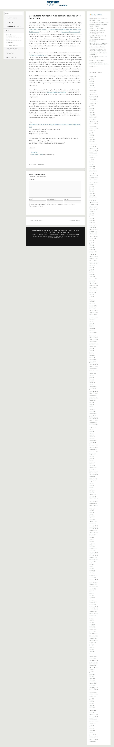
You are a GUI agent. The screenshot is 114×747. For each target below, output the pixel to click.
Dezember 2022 (94, 175)
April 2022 (92, 193)
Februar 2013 (93, 440)
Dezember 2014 (94, 391)
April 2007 (92, 598)
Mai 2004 (92, 676)
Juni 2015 (92, 377)
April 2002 (92, 730)
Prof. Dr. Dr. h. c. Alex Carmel (38, 55)
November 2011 (94, 474)
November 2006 (94, 609)
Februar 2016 (93, 359)
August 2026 (93, 76)
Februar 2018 (93, 305)
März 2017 (92, 330)
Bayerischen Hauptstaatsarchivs (56, 92)
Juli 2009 (92, 537)
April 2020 (92, 247)
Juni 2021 (92, 216)
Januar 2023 (93, 173)
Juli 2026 (92, 79)
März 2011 (92, 492)
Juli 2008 (92, 564)
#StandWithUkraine (11, 18)
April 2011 (92, 490)
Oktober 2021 (93, 207)
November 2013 (94, 420)
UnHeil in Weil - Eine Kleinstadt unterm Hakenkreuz (98, 36)
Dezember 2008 (94, 553)
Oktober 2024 (93, 126)
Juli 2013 (92, 429)
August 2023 (93, 157)
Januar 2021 (93, 227)
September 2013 (94, 425)
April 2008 (92, 571)
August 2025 (93, 103)
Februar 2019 (93, 279)
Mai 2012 (92, 461)
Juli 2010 (92, 510)
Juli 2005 (92, 645)
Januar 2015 (93, 389)
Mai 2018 (92, 299)
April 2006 (92, 624)
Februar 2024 (93, 144)
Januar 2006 (93, 631)
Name (31, 199)
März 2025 (92, 115)
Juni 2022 (92, 189)
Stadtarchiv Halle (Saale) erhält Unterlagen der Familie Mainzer (98, 49)
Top (55, 242)
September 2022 (94, 182)
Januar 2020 (93, 254)
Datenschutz (9, 53)
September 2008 (94, 559)
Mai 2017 (92, 326)
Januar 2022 (93, 200)
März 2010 (92, 519)
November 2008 (94, 555)
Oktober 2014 (93, 395)
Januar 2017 (93, 335)
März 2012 (92, 465)
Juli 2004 (92, 672)
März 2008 (92, 573)
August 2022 (93, 184)
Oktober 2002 (93, 719)
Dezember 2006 (94, 607)
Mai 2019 (92, 272)
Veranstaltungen (11, 57)
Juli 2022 (92, 186)
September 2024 (94, 128)
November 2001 (94, 739)
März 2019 (92, 276)
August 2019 (93, 265)
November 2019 (94, 258)
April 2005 (92, 651)
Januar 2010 (93, 523)
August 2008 (93, 562)
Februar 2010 (93, 521)
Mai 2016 (92, 353)
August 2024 (93, 130)
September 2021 (94, 209)
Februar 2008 (93, 575)
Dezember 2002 (94, 714)
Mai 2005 (92, 649)
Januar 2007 (93, 604)
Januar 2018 (93, 308)
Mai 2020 (92, 245)
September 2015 (94, 371)
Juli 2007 (92, 591)
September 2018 (94, 290)
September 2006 (94, 613)
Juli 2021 (92, 213)
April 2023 (92, 166)
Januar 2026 (93, 92)
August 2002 (93, 723)
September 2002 (94, 721)
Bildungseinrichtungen (12, 45)
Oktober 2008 (93, 557)
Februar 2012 (93, 467)
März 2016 (92, 357)
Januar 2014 (93, 416)
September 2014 (94, 398)
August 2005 (93, 642)
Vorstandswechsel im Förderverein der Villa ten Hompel (99, 19)
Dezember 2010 (94, 499)
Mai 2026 (92, 83)
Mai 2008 (92, 568)
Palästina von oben (37, 154)
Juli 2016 (92, 348)
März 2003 (92, 708)
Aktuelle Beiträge (96, 14)
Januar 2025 (93, 119)
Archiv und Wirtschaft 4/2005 (97, 60)
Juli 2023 (92, 159)
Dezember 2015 (94, 364)
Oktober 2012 (93, 449)
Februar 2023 (93, 171)
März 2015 (92, 384)
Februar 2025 (93, 117)
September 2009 (94, 532)
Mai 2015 (92, 380)
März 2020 (92, 249)
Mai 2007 (92, 595)
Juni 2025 (92, 108)
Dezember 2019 (94, 256)
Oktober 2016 (93, 341)
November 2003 (94, 690)
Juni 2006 (92, 620)
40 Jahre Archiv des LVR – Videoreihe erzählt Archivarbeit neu (99, 63)
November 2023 (94, 151)
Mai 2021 (92, 218)
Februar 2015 (93, 386)
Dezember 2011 (94, 472)
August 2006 (93, 615)
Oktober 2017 (93, 315)
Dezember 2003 (94, 687)
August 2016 (93, 346)
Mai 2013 (92, 434)
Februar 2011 (93, 494)
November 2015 (94, 366)
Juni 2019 (92, 270)
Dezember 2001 (94, 737)
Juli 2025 (92, 106)
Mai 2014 (92, 407)
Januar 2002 (93, 734)
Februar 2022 (93, 198)
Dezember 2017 (94, 310)
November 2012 (94, 447)
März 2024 (92, 142)
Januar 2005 (93, 658)
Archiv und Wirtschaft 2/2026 (97, 28)
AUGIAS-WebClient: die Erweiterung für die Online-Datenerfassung (99, 43)
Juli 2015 (92, 375)
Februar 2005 (93, 656)
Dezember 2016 (94, 337)
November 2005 (94, 636)
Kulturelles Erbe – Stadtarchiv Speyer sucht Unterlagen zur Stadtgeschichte (97, 32)
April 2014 (92, 409)
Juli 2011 (92, 483)
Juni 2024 (92, 135)
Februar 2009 (93, 548)
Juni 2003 (92, 701)
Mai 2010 (92, 514)
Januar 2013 (93, 443)
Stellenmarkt (10, 22)
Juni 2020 (92, 243)
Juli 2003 (92, 699)
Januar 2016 (93, 362)
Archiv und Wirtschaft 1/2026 (97, 47)
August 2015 (93, 373)
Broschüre (34, 152)
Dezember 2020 (94, 229)
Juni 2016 (92, 350)
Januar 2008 (93, 577)
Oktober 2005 (93, 638)
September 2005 (94, 640)
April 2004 (92, 678)
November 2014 (94, 393)
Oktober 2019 (93, 261)
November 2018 (94, 285)
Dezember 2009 (94, 526)
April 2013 (92, 436)
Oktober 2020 (93, 234)
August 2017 (93, 319)
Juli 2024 (92, 133)
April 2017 (92, 328)
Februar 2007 (93, 602)
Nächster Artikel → (75, 221)
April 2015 (92, 382)
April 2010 (92, 517)
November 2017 (94, 312)
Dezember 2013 (94, 418)
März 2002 (92, 732)
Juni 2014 (92, 404)
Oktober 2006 (93, 611)
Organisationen (10, 42)
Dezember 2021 (94, 202)
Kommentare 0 (41, 164)
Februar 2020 (93, 252)
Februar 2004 (93, 683)
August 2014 (93, 400)
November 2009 (94, 528)
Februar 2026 (93, 90)
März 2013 (92, 438)
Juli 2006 (92, 618)
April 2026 (92, 85)
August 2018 (93, 292)
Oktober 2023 (93, 153)
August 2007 (93, 588)
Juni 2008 (92, 566)
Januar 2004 (93, 685)
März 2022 (92, 195)
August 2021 (93, 211)
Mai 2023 (92, 164)
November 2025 (94, 97)
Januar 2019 (93, 281)
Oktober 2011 (93, 476)
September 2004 (94, 667)
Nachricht (32, 179)
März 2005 (92, 654)
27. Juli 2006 (32, 164)
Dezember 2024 (94, 121)
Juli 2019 (92, 267)
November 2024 (94, 124)
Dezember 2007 (94, 580)
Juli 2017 (92, 321)
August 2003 (93, 696)
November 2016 (94, 339)
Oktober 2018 (93, 288)
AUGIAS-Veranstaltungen (13, 26)
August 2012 (93, 454)
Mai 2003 (92, 703)
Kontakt (77, 234)
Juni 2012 (92, 458)
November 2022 (94, 177)
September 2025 (94, 101)
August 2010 (93, 508)
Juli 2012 (92, 456)
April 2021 (92, 220)
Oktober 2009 (93, 530)
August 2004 (93, 669)
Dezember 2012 (94, 445)
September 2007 (94, 586)
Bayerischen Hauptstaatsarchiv (71, 32)
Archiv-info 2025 (94, 66)
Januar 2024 (93, 146)
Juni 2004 (92, 674)
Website (66, 199)
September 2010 (94, 505)
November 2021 (94, 204)
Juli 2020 (92, 240)
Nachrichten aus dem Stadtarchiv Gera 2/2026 (98, 40)
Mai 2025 (92, 110)
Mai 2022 (92, 191)
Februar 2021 (93, 225)
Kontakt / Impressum (12, 49)
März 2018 (92, 303)
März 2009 (92, 546)
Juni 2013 (92, 431)
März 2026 (92, 88)
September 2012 (94, 451)
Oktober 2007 (93, 584)
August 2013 (93, 427)
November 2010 (94, 501)
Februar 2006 (93, 629)
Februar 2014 (93, 413)
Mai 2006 (92, 622)
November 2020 (94, 231)
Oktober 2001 (93, 741)
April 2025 (92, 112)
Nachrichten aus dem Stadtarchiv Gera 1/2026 (98, 57)
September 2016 (94, 344)
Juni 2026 (92, 81)
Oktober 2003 (93, 692)
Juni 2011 (92, 485)
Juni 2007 (92, 593)
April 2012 (92, 463)
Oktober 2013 (93, 422)
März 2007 (92, 600)
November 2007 (94, 582)
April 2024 (92, 139)
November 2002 (94, 717)
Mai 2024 (92, 137)
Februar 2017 (93, 332)
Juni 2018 (92, 297)
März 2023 (92, 168)
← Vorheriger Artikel (36, 221)
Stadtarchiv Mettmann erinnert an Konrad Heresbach (98, 25)
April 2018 (92, 301)
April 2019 (92, 274)
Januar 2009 (93, 550)
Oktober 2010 (93, 503)
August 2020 (93, 238)
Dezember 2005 (94, 633)
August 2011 (93, 481)
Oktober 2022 (93, 180)
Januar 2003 (93, 712)
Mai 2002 (92, 728)
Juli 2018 (92, 294)
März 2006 (92, 627)
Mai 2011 (92, 487)
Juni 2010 (92, 512)
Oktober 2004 (93, 665)
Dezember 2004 (94, 660)
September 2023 (94, 155)
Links (7, 30)
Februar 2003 (93, 710)
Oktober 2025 (93, 99)
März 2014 (92, 411)
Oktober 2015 (93, 368)
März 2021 (92, 222)
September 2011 (94, 478)
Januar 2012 (93, 469)
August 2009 (93, 535)
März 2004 (92, 681)
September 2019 (94, 263)
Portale (7, 39)
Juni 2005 (92, 647)
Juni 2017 (92, 323)
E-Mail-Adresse (51, 199)
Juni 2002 (92, 726)
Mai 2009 (92, 541)
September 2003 (94, 694)
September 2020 (94, 236)
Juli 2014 (92, 402)
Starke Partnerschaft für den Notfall (99, 22)
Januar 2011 (93, 496)
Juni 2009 (92, 539)
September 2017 (94, 317)
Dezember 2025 (94, 94)
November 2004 (94, 663)
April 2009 (92, 544)
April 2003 (92, 705)
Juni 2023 (92, 162)
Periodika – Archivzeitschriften (11, 35)
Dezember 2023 (94, 148)
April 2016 (92, 355)
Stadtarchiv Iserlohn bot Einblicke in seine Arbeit (98, 53)
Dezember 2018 (94, 283)
